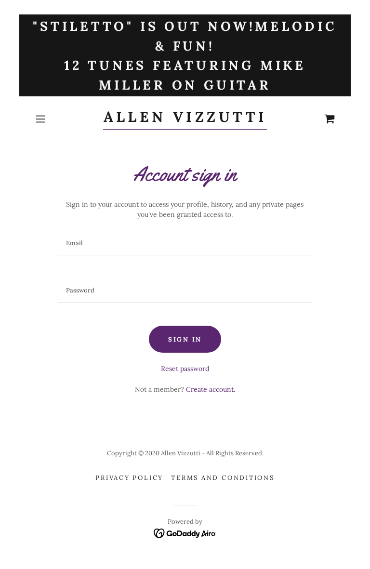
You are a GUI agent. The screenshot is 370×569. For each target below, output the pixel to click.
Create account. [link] (210, 389)
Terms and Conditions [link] (223, 478)
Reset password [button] (185, 368)
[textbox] (184, 243)
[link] (185, 119)
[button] (54, 119)
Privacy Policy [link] (129, 478)
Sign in (185, 339)
